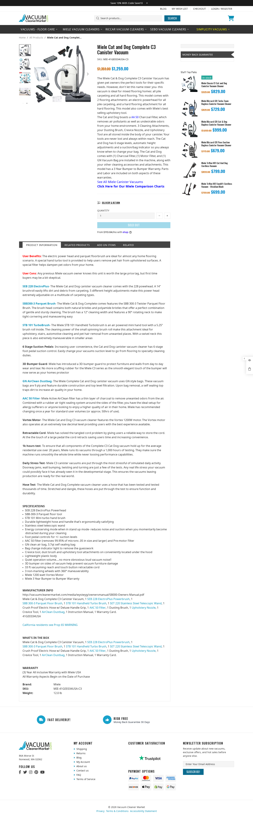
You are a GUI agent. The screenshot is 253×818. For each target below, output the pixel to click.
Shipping (81, 749)
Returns (81, 753)
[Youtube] (42, 772)
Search (172, 18)
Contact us (82, 770)
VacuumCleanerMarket (34, 18)
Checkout (199, 8)
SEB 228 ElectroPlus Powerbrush (108, 599)
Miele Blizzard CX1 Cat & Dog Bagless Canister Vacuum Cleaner (216, 123)
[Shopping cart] (231, 18)
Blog (163, 8)
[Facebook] (20, 772)
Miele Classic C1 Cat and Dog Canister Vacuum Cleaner (214, 85)
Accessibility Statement (143, 811)
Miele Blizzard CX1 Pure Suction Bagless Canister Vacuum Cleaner (216, 144)
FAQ (78, 774)
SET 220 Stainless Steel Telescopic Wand (136, 603)
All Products (36, 37)
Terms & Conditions (117, 811)
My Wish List (180, 8)
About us (81, 766)
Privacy (100, 811)
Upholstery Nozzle (144, 607)
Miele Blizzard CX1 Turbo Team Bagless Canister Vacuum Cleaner (216, 102)
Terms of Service (85, 779)
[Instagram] (30, 772)
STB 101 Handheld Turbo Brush (86, 603)
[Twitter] (25, 772)
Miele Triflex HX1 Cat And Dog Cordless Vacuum (214, 164)
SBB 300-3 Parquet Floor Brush (42, 603)
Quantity (103, 210)
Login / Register (221, 8)
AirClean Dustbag (53, 612)
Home (22, 37)
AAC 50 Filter (97, 607)
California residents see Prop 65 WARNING (50, 625)
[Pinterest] (36, 772)
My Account (83, 762)
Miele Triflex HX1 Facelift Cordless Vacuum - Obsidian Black (216, 185)
